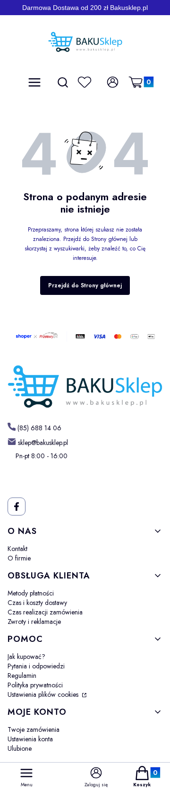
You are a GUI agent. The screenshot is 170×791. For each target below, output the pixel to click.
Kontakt (17, 548)
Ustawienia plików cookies (44, 694)
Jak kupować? (26, 656)
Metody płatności (31, 593)
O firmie (19, 558)
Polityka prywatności (35, 685)
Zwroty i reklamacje (34, 621)
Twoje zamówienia (34, 729)
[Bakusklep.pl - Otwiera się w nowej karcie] (85, 387)
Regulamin (22, 675)
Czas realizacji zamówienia (45, 612)
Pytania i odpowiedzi (36, 666)
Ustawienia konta (30, 739)
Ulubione (20, 748)
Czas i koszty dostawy (37, 602)
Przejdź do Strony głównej (85, 285)
